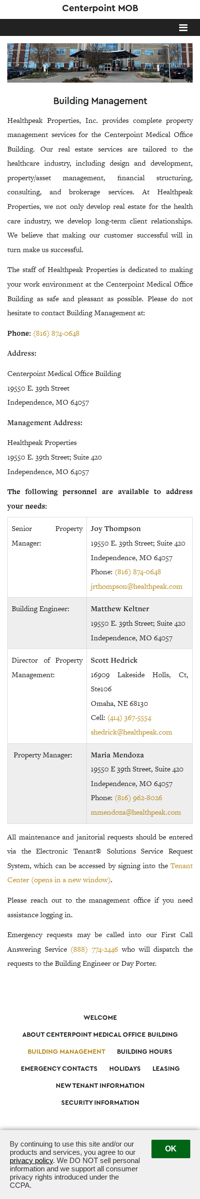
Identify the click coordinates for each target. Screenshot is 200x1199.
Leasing (166, 1068)
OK (171, 1149)
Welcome (100, 1017)
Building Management (66, 1051)
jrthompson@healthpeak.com (137, 586)
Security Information (100, 1102)
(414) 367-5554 (129, 717)
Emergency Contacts (59, 1068)
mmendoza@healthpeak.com (136, 812)
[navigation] (183, 28)
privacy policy (31, 1160)
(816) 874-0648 (56, 333)
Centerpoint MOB (100, 8)
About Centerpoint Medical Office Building (100, 1034)
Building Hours (144, 1051)
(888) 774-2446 (94, 949)
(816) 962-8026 (138, 797)
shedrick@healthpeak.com (131, 732)
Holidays (125, 1068)
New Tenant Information (100, 1085)
